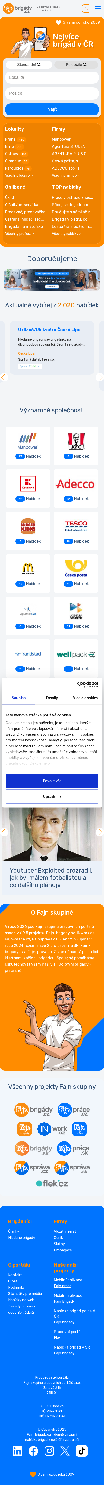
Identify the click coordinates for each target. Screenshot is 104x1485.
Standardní (26, 65)
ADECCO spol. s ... (67, 168)
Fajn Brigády (64, 1301)
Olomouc (16, 161)
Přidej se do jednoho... (72, 204)
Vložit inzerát (65, 1231)
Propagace (63, 1250)
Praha (14, 139)
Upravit (49, 796)
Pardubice (17, 168)
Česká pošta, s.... (67, 161)
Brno (13, 146)
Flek (57, 1337)
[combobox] (52, 78)
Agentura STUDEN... (70, 146)
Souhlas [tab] (19, 698)
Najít (52, 109)
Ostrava (15, 153)
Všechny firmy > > (65, 175)
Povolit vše (52, 781)
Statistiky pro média (25, 1293)
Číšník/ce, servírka (21, 204)
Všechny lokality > (19, 175)
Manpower (61, 139)
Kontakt (15, 1275)
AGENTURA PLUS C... (70, 153)
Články (13, 1231)
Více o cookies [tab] (85, 698)
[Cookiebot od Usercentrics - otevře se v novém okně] (77, 684)
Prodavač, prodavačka (25, 212)
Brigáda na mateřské (24, 226)
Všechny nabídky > (66, 234)
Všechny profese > (19, 234)
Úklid (9, 197)
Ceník (58, 1237)
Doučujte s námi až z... (72, 212)
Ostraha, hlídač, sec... (24, 219)
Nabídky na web (21, 1300)
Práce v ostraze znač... (72, 197)
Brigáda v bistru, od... (71, 219)
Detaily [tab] (52, 698)
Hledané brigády (21, 1237)
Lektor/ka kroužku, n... (72, 226)
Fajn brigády (64, 1322)
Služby (59, 1244)
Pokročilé (74, 65)
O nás (13, 1281)
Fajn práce (62, 1286)
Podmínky (16, 1287)
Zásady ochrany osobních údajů (21, 1309)
